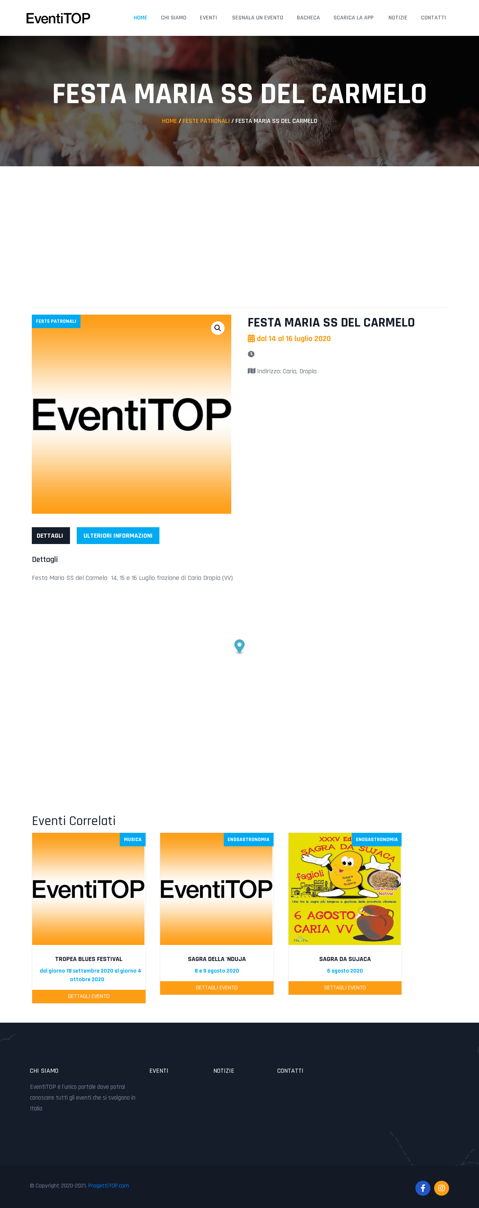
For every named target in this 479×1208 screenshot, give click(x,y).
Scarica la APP (353, 18)
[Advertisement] (239, 229)
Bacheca (308, 18)
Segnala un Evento (257, 18)
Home (140, 18)
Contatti (433, 18)
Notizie (398, 18)
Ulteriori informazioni (118, 535)
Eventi (208, 18)
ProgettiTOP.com (108, 1186)
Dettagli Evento (89, 996)
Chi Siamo (173, 18)
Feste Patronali (206, 121)
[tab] (50, 535)
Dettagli (50, 535)
